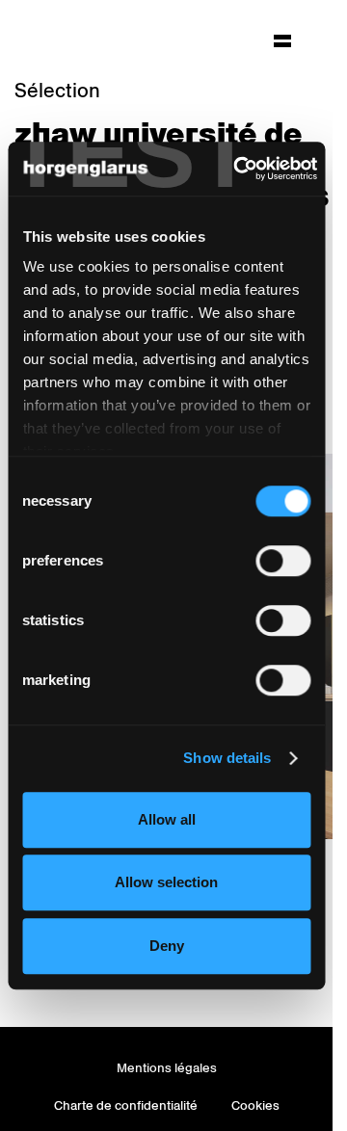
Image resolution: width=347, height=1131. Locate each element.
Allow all (167, 819)
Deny (166, 945)
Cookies (255, 1105)
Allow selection (166, 882)
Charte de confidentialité (126, 1105)
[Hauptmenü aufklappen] (282, 40)
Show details (227, 758)
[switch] (282, 560)
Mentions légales (167, 1068)
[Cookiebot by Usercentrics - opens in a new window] (238, 168)
